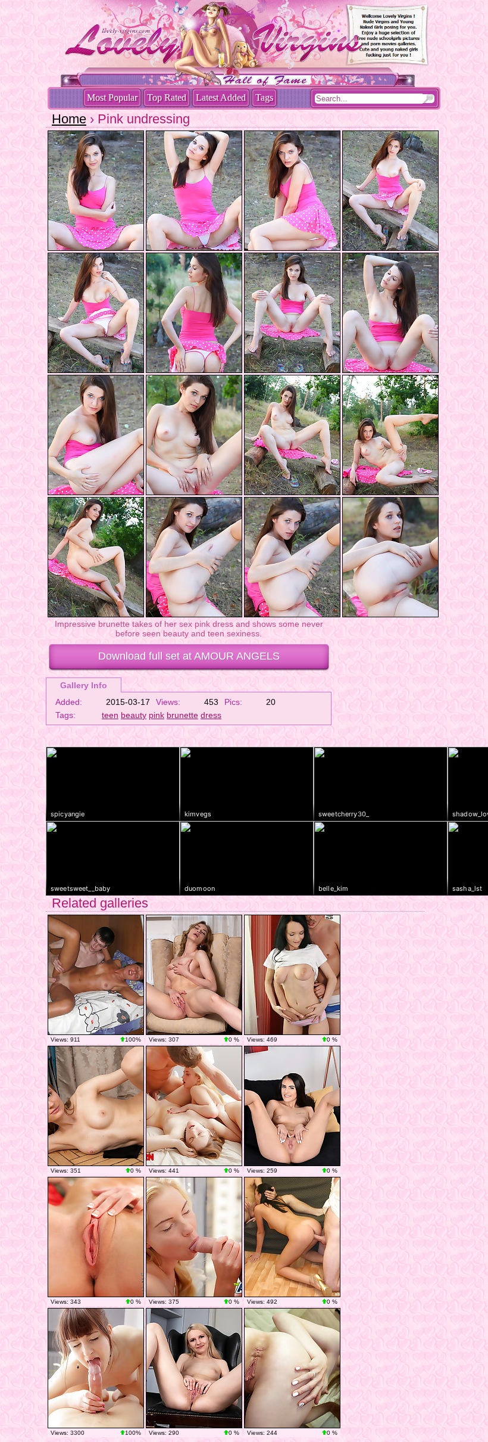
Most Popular (112, 97)
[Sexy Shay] (292, 1106)
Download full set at (189, 656)
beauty (133, 715)
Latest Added (221, 97)
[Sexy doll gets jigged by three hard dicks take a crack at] (292, 1237)
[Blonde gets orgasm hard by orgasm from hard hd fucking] (194, 1237)
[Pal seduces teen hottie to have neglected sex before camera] (96, 975)
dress (211, 715)
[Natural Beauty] (194, 975)
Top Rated (166, 97)
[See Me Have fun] (194, 1368)
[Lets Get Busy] (292, 1368)
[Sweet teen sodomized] (292, 975)
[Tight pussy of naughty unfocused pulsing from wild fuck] (96, 1368)
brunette (182, 715)
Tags (264, 97)
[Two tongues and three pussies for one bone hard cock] (194, 1106)
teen (110, 715)
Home (69, 118)
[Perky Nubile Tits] (96, 1106)
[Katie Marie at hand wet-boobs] (96, 1237)
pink (156, 715)
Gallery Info (83, 685)
